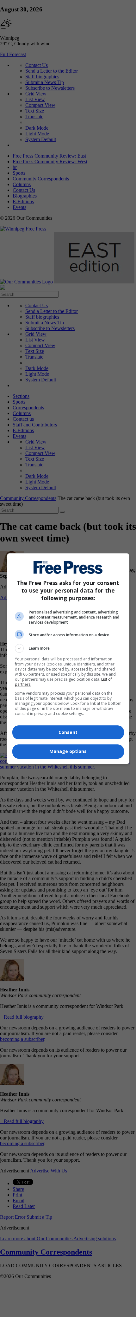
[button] (68, 648)
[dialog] (68, 658)
